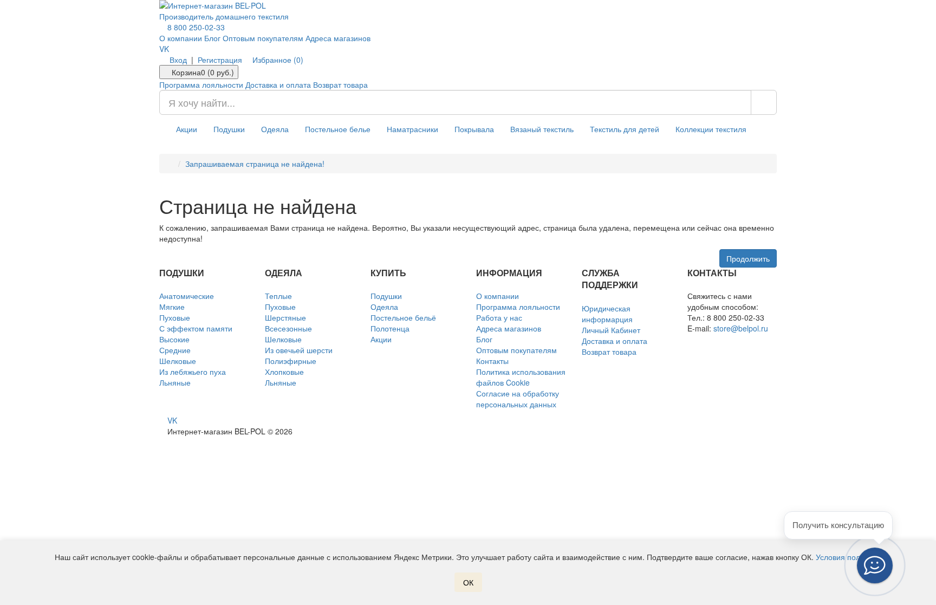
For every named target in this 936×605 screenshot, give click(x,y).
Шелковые (177, 360)
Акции (186, 128)
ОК (468, 582)
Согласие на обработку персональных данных (517, 398)
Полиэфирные (290, 360)
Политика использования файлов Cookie (521, 377)
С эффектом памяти (195, 328)
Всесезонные (288, 328)
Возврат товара (340, 84)
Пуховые (174, 317)
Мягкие (172, 306)
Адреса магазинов (338, 37)
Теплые (278, 295)
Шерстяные (285, 317)
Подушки (229, 128)
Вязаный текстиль (542, 128)
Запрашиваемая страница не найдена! (254, 163)
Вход (178, 59)
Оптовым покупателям (263, 37)
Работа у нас (499, 317)
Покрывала (474, 128)
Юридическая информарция (607, 313)
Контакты (492, 360)
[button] (875, 565)
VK (164, 48)
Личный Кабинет (611, 329)
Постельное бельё (403, 317)
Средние (175, 349)
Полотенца (390, 328)
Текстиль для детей (624, 128)
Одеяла (275, 128)
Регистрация (220, 59)
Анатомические (186, 295)
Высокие (174, 339)
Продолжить (748, 258)
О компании (180, 37)
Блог (212, 37)
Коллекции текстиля (710, 128)
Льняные (175, 382)
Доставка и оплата (278, 84)
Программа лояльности (201, 84)
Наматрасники (412, 128)
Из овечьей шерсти (299, 349)
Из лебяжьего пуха (192, 371)
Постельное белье (337, 128)
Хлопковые (284, 371)
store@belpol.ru (740, 328)
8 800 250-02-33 (195, 27)
